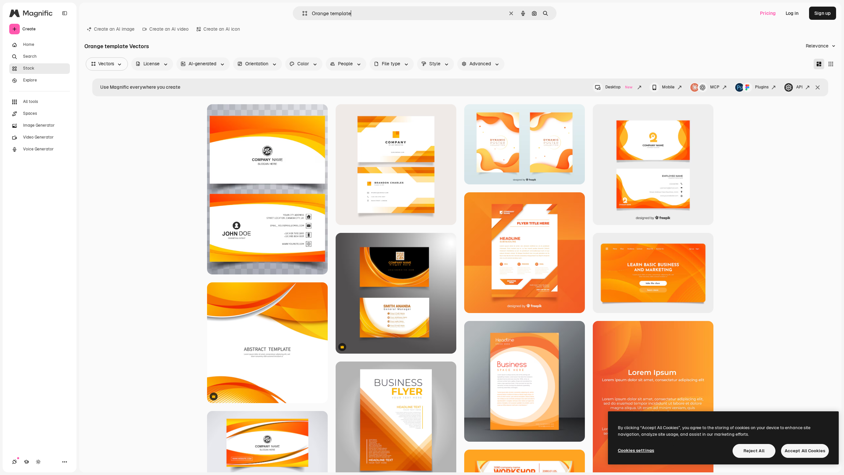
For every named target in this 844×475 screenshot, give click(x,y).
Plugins (762, 87)
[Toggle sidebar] (64, 13)
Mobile (668, 87)
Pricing (768, 13)
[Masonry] (819, 64)
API (799, 87)
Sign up (822, 13)
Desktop (618, 87)
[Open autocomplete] (302, 13)
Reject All (754, 451)
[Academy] (26, 462)
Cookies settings (636, 450)
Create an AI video (169, 29)
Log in (792, 13)
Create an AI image (114, 29)
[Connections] (14, 462)
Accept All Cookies (805, 451)
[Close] (817, 87)
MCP (714, 87)
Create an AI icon (221, 29)
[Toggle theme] (38, 462)
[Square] (831, 64)
